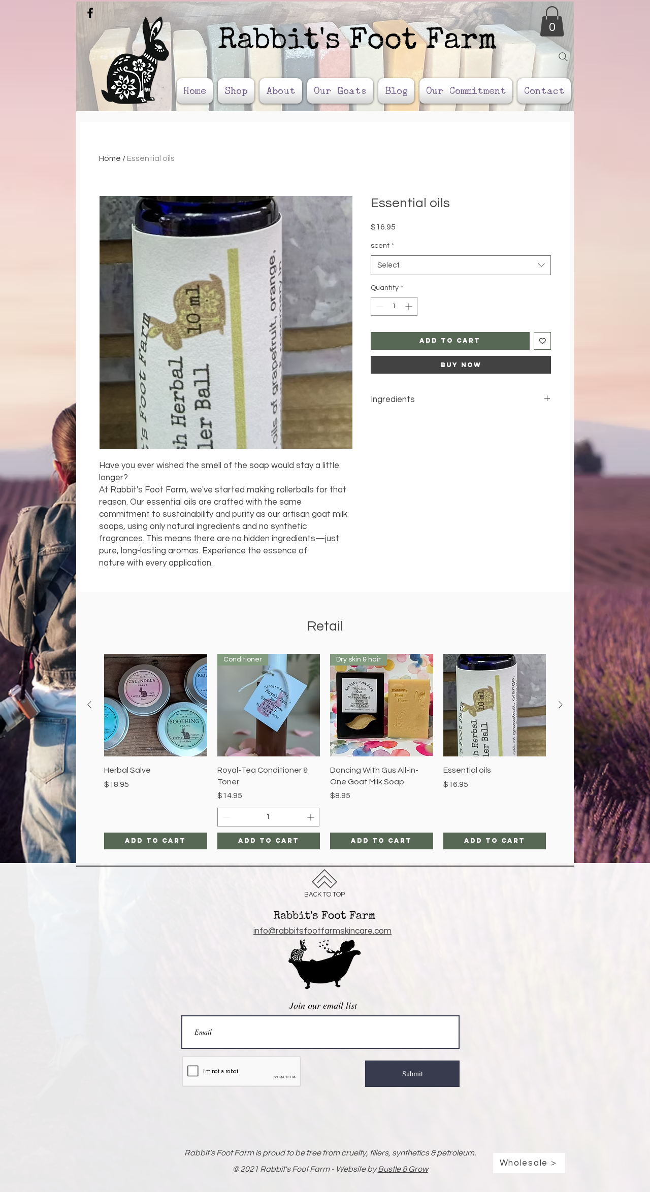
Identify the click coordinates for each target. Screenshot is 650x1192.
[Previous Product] (89, 705)
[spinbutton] (394, 306)
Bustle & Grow (403, 1169)
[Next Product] (561, 705)
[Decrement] (378, 306)
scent (382, 245)
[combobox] (461, 265)
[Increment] (409, 306)
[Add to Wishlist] (542, 341)
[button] (552, 21)
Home (110, 158)
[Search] (563, 57)
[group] (325, 751)
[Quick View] (155, 705)
